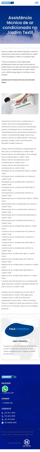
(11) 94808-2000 (11, 422)
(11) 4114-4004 (10, 413)
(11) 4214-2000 (10, 416)
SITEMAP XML (8, 403)
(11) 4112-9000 (10, 419)
